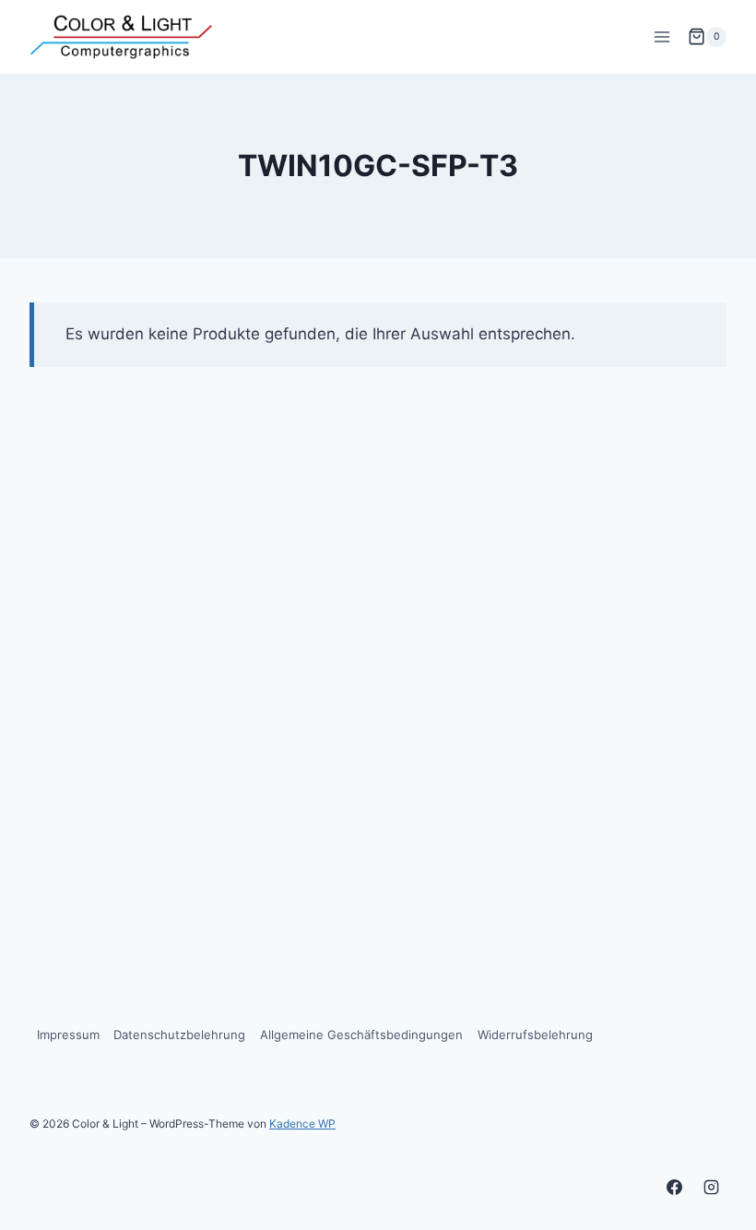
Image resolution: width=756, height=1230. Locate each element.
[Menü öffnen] (661, 36)
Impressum (68, 1034)
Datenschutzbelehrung (179, 1034)
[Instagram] (710, 1186)
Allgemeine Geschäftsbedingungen (361, 1034)
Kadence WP (302, 1123)
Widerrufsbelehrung (535, 1034)
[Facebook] (675, 1186)
